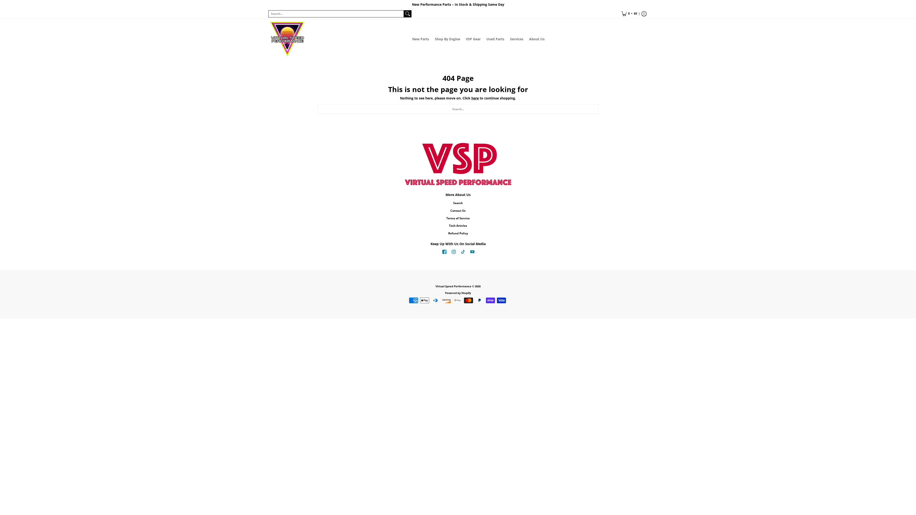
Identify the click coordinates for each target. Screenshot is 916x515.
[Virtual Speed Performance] (287, 39)
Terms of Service (458, 218)
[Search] (407, 13)
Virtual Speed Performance (453, 286)
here (475, 98)
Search (458, 203)
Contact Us (458, 211)
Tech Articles (458, 226)
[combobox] (336, 13)
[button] (629, 14)
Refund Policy (458, 233)
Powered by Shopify (458, 293)
